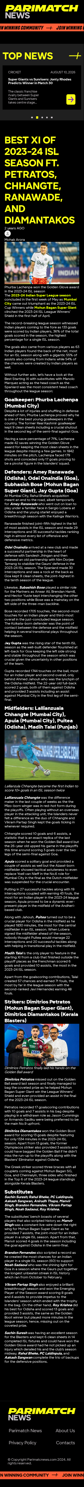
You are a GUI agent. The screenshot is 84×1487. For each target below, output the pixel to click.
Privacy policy (22, 1443)
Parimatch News (25, 1430)
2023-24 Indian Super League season (41, 295)
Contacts (65, 1443)
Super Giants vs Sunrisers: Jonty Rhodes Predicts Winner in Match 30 (39, 81)
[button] (32, 117)
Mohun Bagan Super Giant (55, 308)
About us (65, 1430)
